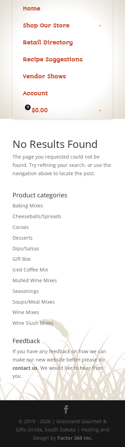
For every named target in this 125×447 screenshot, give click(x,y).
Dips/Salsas (25, 248)
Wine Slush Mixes (32, 323)
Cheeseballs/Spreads (36, 216)
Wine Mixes (25, 312)
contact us (25, 368)
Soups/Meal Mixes (33, 301)
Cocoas (20, 227)
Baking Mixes (27, 205)
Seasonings (25, 291)
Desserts (22, 237)
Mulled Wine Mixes (34, 280)
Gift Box (21, 259)
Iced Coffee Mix (30, 269)
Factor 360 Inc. (74, 438)
